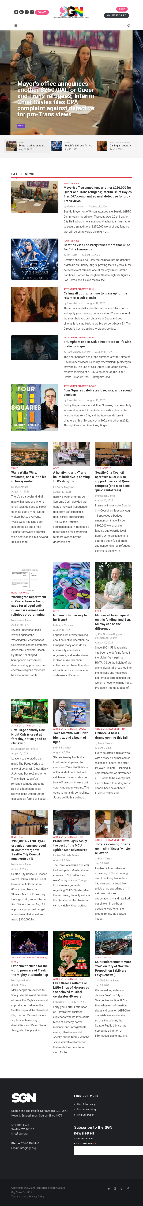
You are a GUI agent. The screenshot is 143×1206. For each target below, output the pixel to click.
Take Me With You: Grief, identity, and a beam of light (71, 737)
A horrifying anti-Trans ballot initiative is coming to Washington (71, 477)
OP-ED (56, 468)
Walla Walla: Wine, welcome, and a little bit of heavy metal (28, 477)
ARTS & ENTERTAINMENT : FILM (79, 289)
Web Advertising (86, 1104)
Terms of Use (18, 1196)
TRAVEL (15, 468)
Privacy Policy (36, 1196)
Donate (42, 12)
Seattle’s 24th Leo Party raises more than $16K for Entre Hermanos (53, 108)
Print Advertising (86, 1109)
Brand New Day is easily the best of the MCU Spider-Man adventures (70, 845)
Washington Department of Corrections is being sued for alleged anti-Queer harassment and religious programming (28, 605)
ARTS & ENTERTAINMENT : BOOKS (80, 386)
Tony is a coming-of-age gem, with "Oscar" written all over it (113, 848)
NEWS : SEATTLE (71, 183)
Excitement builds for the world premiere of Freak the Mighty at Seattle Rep (29, 970)
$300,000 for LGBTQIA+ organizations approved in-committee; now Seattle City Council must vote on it (28, 850)
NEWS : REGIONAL (20, 593)
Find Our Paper (85, 1114)
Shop (122, 9)
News (21, 126)
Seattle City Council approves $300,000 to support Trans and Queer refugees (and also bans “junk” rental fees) (113, 481)
